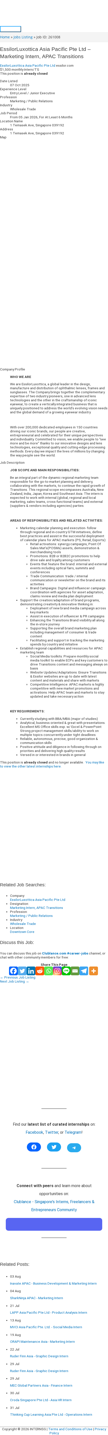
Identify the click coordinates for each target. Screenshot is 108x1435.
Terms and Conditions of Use (70, 1429)
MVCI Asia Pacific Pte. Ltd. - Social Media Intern (46, 1327)
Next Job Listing (14, 981)
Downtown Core (22, 932)
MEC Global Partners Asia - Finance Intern (41, 1385)
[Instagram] (57, 971)
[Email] (75, 971)
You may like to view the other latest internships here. (52, 764)
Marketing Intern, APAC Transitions (36, 908)
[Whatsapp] (48, 971)
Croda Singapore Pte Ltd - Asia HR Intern (41, 1400)
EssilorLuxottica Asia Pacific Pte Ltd (27, 65)
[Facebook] (13, 971)
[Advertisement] (54, 310)
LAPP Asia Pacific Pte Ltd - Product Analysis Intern (48, 1312)
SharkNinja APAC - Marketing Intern (36, 1298)
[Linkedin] (31, 971)
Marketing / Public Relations (31, 916)
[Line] (66, 971)
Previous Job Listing (17, 977)
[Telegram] (83, 971)
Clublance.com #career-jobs (65, 953)
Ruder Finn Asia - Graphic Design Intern (39, 1356)
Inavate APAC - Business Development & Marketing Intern (53, 1283)
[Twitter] (22, 971)
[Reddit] (39, 971)
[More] (93, 971)
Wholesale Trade (23, 924)
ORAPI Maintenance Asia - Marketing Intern (42, 1342)
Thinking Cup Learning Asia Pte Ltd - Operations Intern (51, 1414)
